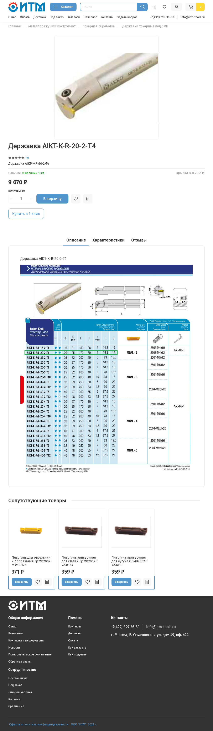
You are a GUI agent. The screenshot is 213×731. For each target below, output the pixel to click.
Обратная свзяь (19, 661)
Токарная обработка (99, 26)
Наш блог (90, 17)
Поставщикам (17, 678)
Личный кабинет (20, 692)
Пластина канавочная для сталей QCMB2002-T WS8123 (80, 561)
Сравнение (16, 706)
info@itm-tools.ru (193, 17)
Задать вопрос (127, 17)
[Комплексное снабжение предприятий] (69, 724)
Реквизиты (16, 633)
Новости (14, 647)
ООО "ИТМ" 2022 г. (84, 724)
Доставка (39, 17)
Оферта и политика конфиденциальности (38, 724)
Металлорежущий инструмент (52, 26)
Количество (16, 190)
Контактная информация (26, 640)
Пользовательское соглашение (30, 654)
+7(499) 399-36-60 (162, 17)
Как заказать (77, 647)
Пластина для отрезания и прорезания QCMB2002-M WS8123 (32, 561)
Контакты (106, 17)
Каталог (67, 7)
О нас (12, 17)
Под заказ (57, 17)
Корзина (14, 699)
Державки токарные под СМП (145, 26)
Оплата (25, 17)
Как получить (77, 654)
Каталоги (73, 17)
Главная (14, 26)
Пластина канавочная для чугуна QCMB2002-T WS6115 (129, 561)
